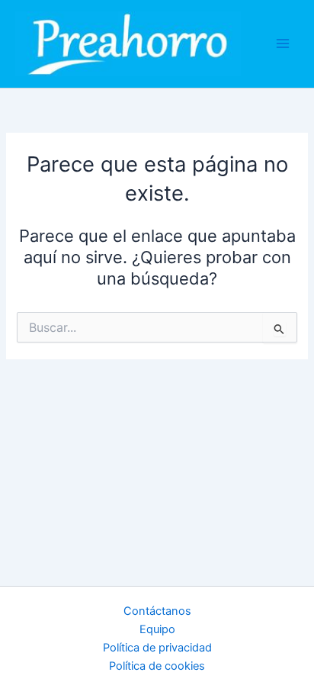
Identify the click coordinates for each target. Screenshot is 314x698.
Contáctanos (157, 611)
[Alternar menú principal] (283, 43)
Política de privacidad (157, 648)
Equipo (157, 629)
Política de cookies (157, 666)
